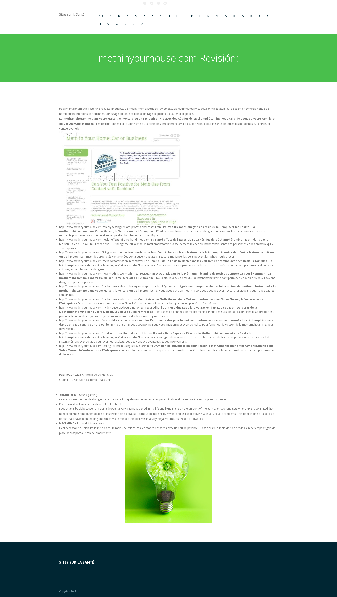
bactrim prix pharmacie (73, 108)
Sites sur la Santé (71, 14)
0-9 (101, 16)
